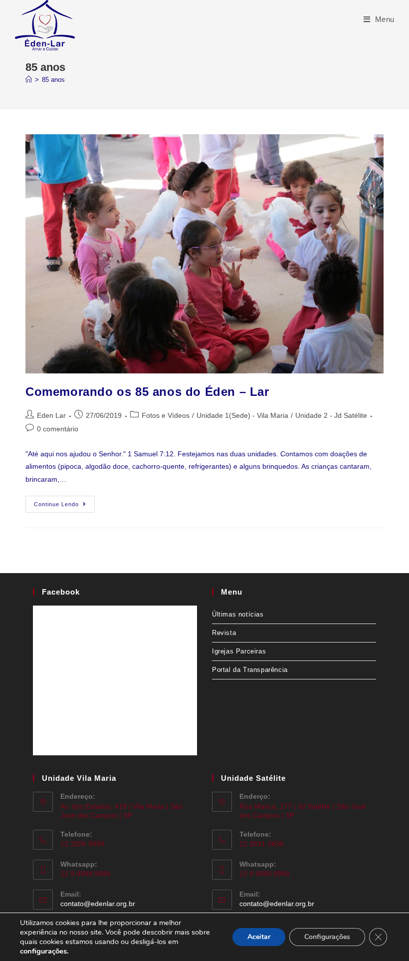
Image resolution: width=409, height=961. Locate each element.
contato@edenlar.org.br (97, 904)
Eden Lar (51, 415)
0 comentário (57, 429)
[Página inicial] (28, 79)
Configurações (327, 937)
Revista (224, 633)
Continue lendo (64, 501)
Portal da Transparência (250, 669)
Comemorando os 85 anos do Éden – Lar (147, 391)
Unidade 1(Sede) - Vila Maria (242, 415)
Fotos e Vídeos (166, 415)
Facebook (61, 592)
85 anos (53, 79)
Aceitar (258, 937)
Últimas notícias (238, 614)
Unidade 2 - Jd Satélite (331, 415)
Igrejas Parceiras (239, 651)
